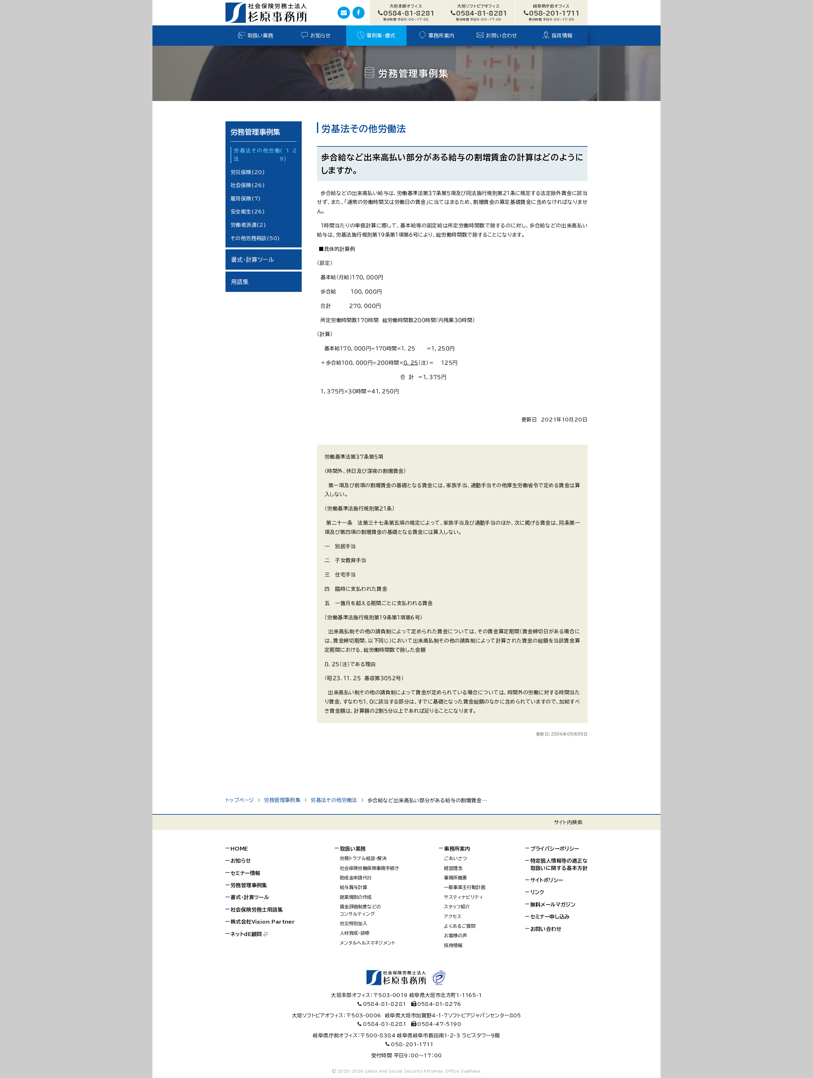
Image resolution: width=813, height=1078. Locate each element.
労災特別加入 (353, 923)
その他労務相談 (255, 237)
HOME (239, 848)
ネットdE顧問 (246, 934)
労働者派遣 (248, 224)
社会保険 (248, 185)
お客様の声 (455, 935)
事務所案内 (441, 35)
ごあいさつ (455, 858)
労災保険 (248, 171)
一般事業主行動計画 (464, 887)
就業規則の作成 (356, 897)
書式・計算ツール (252, 259)
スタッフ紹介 (457, 906)
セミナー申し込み (550, 916)
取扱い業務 (260, 35)
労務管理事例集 (255, 132)
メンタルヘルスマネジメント (367, 942)
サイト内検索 (568, 822)
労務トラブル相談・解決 (363, 858)
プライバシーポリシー (554, 848)
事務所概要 (455, 877)
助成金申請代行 (356, 877)
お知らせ (320, 35)
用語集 (240, 281)
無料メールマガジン (553, 904)
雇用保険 (246, 198)
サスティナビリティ (463, 897)
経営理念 (453, 868)
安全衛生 (248, 211)
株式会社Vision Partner (263, 921)
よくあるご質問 (459, 926)
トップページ (239, 800)
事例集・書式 (380, 35)
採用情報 (562, 35)
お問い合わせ (501, 35)
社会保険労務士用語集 (257, 909)
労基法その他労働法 (265, 154)
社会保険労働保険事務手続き (369, 868)
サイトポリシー (546, 880)
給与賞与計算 (353, 887)
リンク (537, 892)
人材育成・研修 (355, 933)
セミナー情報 (245, 873)
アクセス (452, 916)
